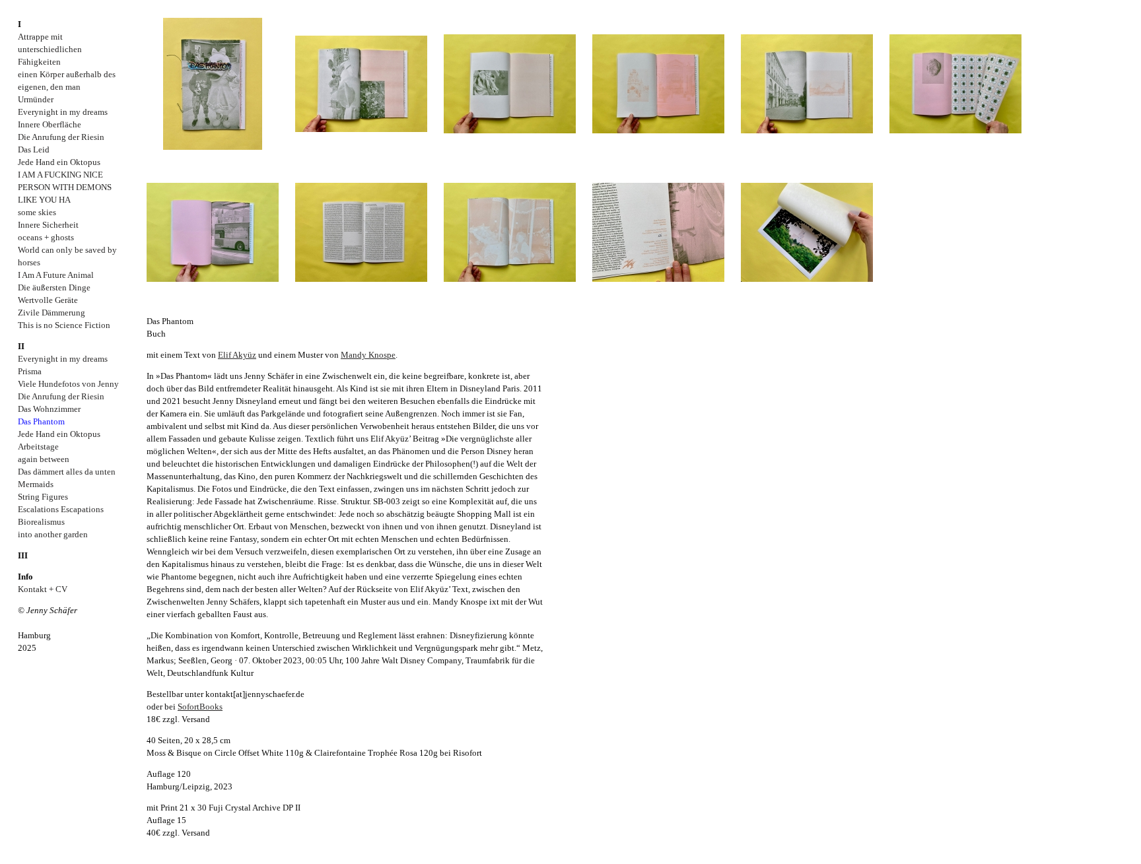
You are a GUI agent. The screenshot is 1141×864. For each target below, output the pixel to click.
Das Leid (34, 149)
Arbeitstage (38, 446)
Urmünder (35, 99)
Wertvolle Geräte (48, 300)
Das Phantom (41, 421)
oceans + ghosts (46, 237)
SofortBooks (200, 707)
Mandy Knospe (368, 355)
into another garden (53, 534)
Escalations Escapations (61, 509)
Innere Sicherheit (48, 225)
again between (43, 459)
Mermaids (35, 484)
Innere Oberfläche (49, 124)
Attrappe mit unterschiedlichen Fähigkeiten (50, 49)
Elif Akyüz (237, 355)
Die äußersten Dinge (54, 287)
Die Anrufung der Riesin (61, 137)
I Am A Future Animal (56, 275)
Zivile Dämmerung (51, 312)
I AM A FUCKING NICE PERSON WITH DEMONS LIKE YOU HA (65, 187)
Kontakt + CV (42, 589)
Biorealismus (41, 522)
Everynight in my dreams (63, 112)
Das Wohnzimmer (49, 409)
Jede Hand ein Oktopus (59, 162)
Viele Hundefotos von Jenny (68, 384)
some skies (37, 212)
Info (25, 577)
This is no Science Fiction (64, 325)
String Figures (43, 497)
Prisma (30, 371)
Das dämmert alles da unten (67, 472)
